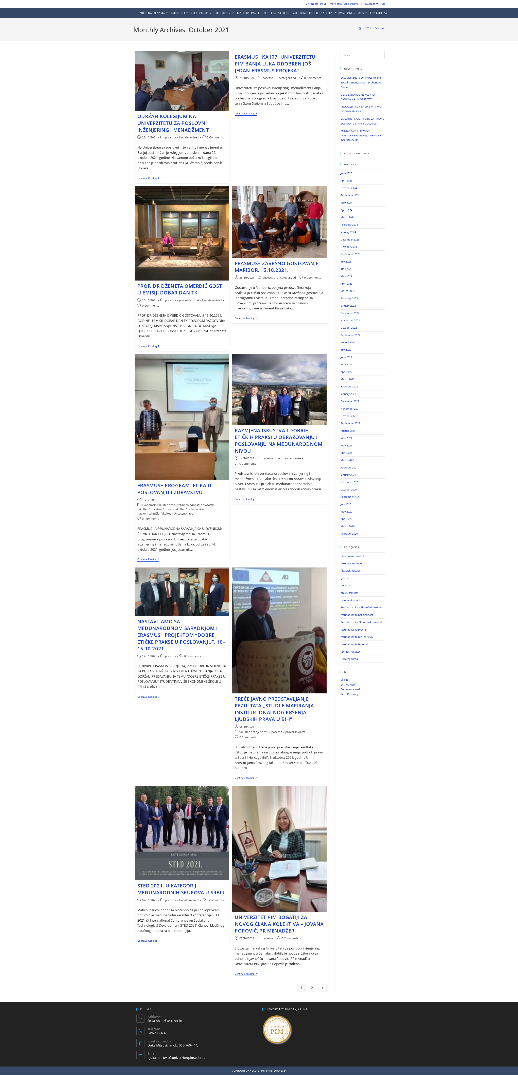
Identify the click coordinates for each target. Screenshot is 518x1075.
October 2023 (349, 247)
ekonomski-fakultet (155, 505)
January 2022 (348, 394)
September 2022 (350, 335)
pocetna (170, 137)
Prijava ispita (368, 3)
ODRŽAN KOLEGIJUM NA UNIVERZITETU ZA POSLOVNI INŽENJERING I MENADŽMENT (173, 123)
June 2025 (346, 173)
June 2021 (346, 438)
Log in (344, 680)
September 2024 (350, 195)
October (380, 28)
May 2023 (346, 276)
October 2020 (349, 489)
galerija (345, 578)
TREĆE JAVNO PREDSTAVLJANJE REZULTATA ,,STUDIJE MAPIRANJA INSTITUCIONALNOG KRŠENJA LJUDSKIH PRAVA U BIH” (274, 709)
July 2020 (346, 504)
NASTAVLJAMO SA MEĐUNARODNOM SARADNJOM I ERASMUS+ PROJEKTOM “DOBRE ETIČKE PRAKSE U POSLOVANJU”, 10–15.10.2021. (181, 635)
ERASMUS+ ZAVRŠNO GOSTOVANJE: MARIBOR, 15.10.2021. (277, 266)
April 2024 (346, 210)
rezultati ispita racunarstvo (357, 637)
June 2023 (346, 269)
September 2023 (350, 254)
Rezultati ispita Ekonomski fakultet (361, 622)
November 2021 (350, 408)
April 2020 (346, 519)
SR (383, 3)
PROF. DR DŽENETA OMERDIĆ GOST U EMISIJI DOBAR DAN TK (179, 289)
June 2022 (346, 357)
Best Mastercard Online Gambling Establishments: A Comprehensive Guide (361, 82)
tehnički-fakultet (160, 513)
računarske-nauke (288, 458)
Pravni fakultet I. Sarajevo (343, 3)
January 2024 (348, 232)
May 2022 (346, 364)
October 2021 (349, 416)
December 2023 (350, 239)
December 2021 (350, 401)
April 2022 (346, 372)
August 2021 (348, 431)
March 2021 (348, 460)
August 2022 (348, 342)
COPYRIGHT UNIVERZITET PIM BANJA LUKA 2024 (259, 1070)
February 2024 (349, 225)
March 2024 (348, 217)
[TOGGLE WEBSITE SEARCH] (386, 13)
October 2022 (349, 327)
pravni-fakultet (189, 300)
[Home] (360, 28)
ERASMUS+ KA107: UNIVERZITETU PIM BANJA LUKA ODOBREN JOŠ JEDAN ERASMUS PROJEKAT (275, 63)
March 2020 (348, 526)
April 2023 (346, 283)
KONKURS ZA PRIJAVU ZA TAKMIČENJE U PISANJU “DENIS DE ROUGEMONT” (361, 135)
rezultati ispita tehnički (354, 644)
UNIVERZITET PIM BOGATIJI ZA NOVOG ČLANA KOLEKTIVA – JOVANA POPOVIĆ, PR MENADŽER (279, 924)
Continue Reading (148, 178)
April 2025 (346, 180)
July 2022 (346, 349)
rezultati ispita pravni (353, 629)
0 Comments (215, 137)
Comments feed (350, 689)
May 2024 (346, 203)
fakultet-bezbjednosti (185, 505)
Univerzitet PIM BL (316, 3)
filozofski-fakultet (351, 570)
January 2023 (348, 305)
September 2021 (350, 423)
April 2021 (346, 453)
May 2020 (346, 511)
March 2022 (348, 379)
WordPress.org (349, 694)
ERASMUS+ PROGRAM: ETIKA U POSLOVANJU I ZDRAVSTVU (174, 489)
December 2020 (350, 482)
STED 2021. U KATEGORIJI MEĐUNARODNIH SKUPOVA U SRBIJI (180, 889)
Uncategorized (189, 137)
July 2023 (346, 261)
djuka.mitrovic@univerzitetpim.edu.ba (176, 1057)
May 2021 (346, 445)
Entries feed (348, 684)
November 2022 (350, 320)
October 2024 (349, 188)
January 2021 (348, 475)
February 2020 (349, 533)
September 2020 (350, 497)
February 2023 (349, 298)
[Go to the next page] (322, 988)
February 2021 (349, 467)
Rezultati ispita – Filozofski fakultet (361, 607)
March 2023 (348, 291)
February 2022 (349, 386)
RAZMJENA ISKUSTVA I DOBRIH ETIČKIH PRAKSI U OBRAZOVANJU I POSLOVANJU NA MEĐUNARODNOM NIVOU (279, 440)
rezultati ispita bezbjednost (357, 615)
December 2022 (350, 313)
